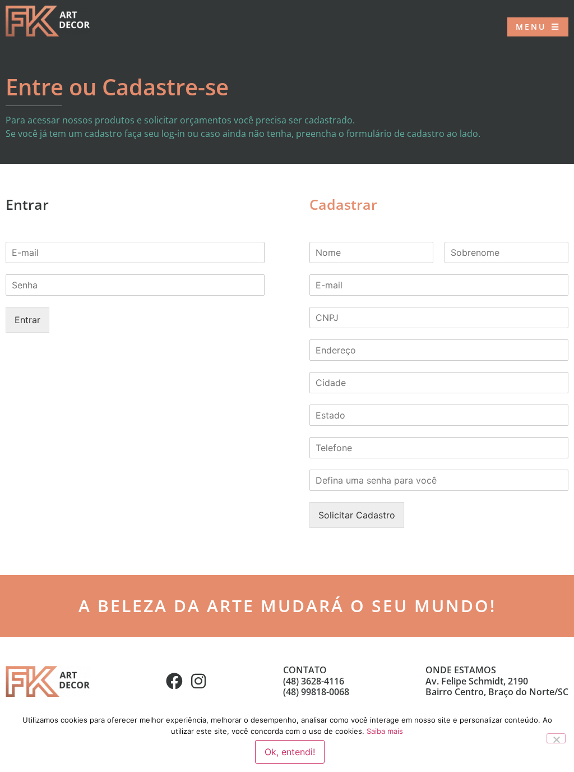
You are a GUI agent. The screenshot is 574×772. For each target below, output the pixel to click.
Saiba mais (385, 731)
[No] (556, 738)
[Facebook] (174, 681)
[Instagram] (198, 681)
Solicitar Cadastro (356, 515)
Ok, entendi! (290, 751)
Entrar (27, 319)
